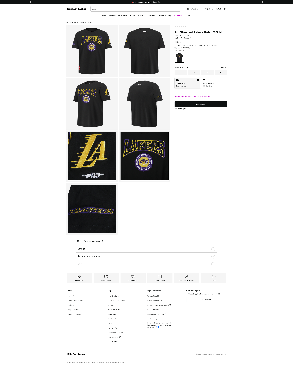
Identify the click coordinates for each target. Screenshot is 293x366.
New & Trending (165, 15)
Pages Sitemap (73, 310)
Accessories (122, 15)
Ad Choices (151, 319)
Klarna (110, 323)
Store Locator (112, 328)
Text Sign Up (112, 319)
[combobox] (135, 8)
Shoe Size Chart (113, 337)
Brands (132, 15)
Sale (188, 15)
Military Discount (113, 310)
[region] (146, 2)
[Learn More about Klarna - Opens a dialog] (181, 48)
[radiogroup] (201, 83)
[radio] (187, 83)
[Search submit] (177, 8)
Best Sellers (152, 15)
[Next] (262, 2)
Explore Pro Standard (183, 38)
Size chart (223, 67)
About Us (71, 296)
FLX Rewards (179, 15)
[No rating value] (180, 26)
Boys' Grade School (72, 22)
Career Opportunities (75, 300)
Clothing (112, 15)
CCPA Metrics (152, 310)
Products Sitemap (74, 314)
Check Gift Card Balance (116, 300)
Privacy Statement (154, 300)
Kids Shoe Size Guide (115, 332)
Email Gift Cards (113, 296)
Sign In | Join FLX (214, 9)
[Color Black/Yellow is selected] (179, 57)
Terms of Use (152, 296)
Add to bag (200, 104)
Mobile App (112, 314)
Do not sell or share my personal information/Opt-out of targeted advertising (159, 325)
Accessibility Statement (155, 314)
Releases (141, 15)
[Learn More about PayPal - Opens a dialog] (189, 48)
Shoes (104, 15)
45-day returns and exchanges (88, 241)
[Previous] (30, 2)
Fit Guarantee (113, 342)
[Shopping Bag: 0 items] (225, 9)
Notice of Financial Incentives (158, 305)
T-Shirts (90, 22)
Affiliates (71, 305)
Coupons (111, 305)
